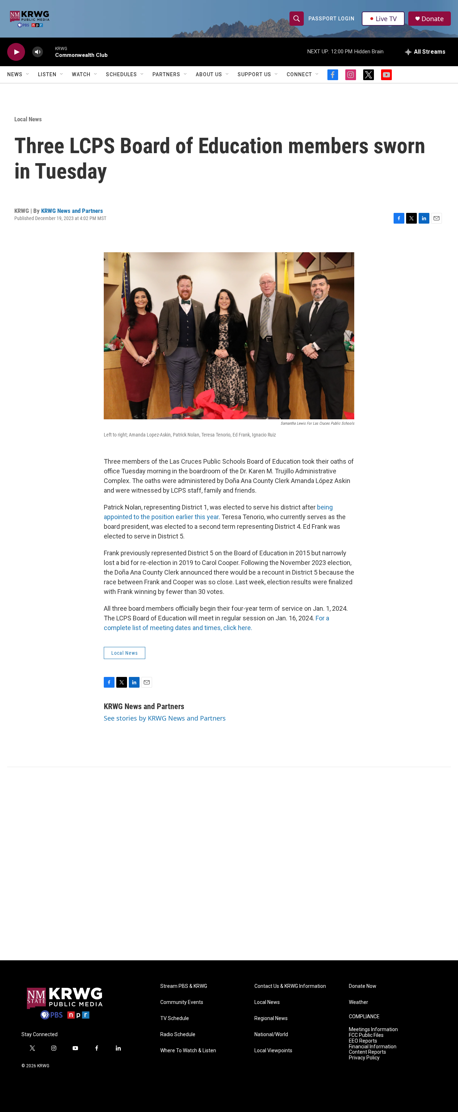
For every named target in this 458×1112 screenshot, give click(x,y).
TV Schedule (174, 1018)
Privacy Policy (364, 1057)
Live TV (386, 18)
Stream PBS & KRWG (183, 986)
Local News (28, 119)
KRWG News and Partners (72, 210)
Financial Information (372, 1046)
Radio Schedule (177, 1034)
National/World (271, 1034)
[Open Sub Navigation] (28, 74)
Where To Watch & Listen (188, 1050)
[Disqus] (229, 863)
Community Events (181, 1002)
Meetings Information (373, 1029)
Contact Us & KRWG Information (290, 986)
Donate (433, 19)
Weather (358, 1002)
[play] (16, 52)
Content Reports (367, 1052)
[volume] (37, 52)
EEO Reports (363, 1041)
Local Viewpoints (273, 1050)
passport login (331, 18)
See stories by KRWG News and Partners (165, 718)
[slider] (49, 51)
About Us (209, 74)
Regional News (271, 1018)
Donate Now (362, 986)
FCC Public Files (366, 1035)
